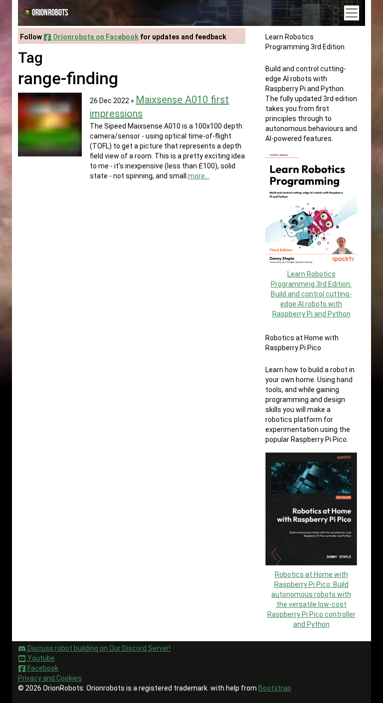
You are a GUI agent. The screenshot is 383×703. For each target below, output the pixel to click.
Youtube (40, 658)
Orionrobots (50, 12)
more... (198, 176)
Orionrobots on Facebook (95, 37)
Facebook (42, 668)
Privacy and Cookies (50, 678)
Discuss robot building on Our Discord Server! (98, 648)
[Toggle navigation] (351, 12)
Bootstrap (274, 688)
